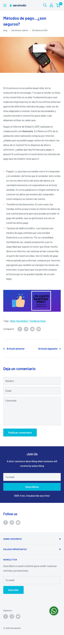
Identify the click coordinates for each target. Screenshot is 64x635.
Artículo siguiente (47, 348)
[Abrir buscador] (45, 5)
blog (5, 30)
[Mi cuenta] (51, 5)
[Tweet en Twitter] (32, 328)
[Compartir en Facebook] (20, 328)
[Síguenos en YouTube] (18, 522)
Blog (12, 320)
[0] (58, 5)
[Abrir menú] (5, 5)
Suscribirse (32, 486)
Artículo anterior (16, 348)
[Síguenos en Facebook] (5, 522)
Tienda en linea (37, 320)
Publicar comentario (20, 432)
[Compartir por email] (38, 328)
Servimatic (22, 320)
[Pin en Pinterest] (26, 328)
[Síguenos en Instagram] (12, 522)
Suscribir (13, 589)
